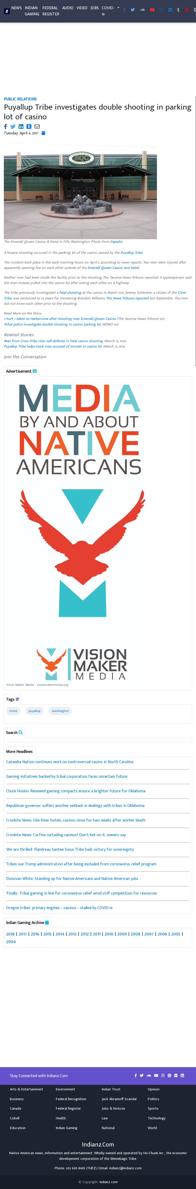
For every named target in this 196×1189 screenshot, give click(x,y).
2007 (149, 934)
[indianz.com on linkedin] (182, 1076)
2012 (85, 934)
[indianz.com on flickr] (176, 1076)
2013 (72, 934)
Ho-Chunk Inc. (153, 1153)
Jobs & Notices (113, 1109)
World (152, 1128)
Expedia (116, 242)
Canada (15, 1109)
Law (105, 1118)
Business (17, 1099)
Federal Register (50, 11)
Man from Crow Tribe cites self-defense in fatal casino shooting (53, 341)
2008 (135, 934)
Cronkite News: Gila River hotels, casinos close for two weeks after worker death (75, 820)
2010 (109, 934)
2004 (11, 941)
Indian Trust (111, 1089)
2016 (35, 934)
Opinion (154, 1089)
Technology (157, 1118)
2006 (162, 934)
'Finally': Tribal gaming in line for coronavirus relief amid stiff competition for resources (81, 893)
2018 (10, 934)
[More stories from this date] (43, 133)
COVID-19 (108, 11)
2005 (175, 934)
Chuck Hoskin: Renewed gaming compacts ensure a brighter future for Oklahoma (75, 791)
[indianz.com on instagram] (163, 1076)
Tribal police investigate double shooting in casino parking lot (53, 324)
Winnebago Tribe (123, 1159)
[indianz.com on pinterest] (170, 1076)
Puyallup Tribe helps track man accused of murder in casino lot (53, 346)
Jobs (95, 8)
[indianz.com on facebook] (136, 1076)
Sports (153, 1109)
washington (60, 711)
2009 (122, 934)
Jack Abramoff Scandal (119, 1099)
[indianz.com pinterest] (187, 10)
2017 (23, 934)
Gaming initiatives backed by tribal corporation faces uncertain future (66, 776)
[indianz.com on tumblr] (178, 10)
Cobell (14, 1118)
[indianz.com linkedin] (170, 10)
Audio (68, 8)
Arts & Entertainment (26, 1089)
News (16, 8)
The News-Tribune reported (127, 298)
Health (61, 1118)
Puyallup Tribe (131, 253)
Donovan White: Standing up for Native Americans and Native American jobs (72, 878)
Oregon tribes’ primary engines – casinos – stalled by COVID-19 (59, 907)
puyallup (35, 711)
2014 (60, 934)
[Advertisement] (98, 58)
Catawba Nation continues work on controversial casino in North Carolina (69, 762)
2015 (47, 934)
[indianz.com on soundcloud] (149, 1076)
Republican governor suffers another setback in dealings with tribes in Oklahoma (75, 805)
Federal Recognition (71, 1099)
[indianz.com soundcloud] (142, 10)
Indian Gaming (32, 11)
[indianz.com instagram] (161, 10)
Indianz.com (109, 1182)
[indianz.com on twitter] (142, 1076)
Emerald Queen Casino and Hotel (113, 268)
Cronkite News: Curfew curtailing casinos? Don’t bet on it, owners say (66, 835)
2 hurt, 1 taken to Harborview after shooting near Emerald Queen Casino (60, 319)
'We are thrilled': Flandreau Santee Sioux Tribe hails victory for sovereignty (70, 849)
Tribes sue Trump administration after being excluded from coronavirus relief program (81, 864)
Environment (65, 1089)
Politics (153, 1099)
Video (82, 8)
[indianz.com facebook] (124, 10)
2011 (97, 934)
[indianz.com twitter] (133, 10)
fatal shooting (70, 293)
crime (13, 711)
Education (18, 1128)
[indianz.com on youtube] (152, 10)
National (108, 1128)
